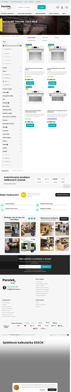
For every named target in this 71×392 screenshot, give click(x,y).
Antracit (7, 74)
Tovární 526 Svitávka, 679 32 (48, 219)
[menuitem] (8, 13)
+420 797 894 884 (12, 286)
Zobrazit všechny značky (10, 183)
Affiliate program (6, 310)
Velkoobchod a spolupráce (42, 287)
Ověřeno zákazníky (6, 306)
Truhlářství (38, 306)
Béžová (7, 78)
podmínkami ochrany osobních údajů (35, 271)
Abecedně (44, 40)
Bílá (6, 81)
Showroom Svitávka (40, 304)
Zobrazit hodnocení (63, 194)
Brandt (7, 165)
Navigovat (64, 218)
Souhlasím (52, 389)
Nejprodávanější (31, 40)
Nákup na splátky (40, 285)
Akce (7, 53)
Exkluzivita (8, 63)
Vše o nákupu (4, 1)
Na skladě (8, 49)
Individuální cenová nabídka (42, 289)
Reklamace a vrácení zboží (42, 291)
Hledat (42, 7)
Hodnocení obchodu (16, 1)
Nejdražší (57, 37)
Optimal (7, 60)
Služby (31, 1)
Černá (7, 84)
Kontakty (38, 1)
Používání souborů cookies (8, 316)
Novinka (7, 56)
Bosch (7, 161)
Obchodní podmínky (7, 314)
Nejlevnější (45, 37)
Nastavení (42, 389)
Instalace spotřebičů (41, 295)
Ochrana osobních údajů (8, 312)
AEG (7, 155)
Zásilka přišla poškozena (41, 293)
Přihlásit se (46, 266)
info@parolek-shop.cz (13, 289)
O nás (37, 302)
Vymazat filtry (5, 170)
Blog (26, 1)
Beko (7, 158)
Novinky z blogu (6, 302)
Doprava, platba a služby (41, 283)
